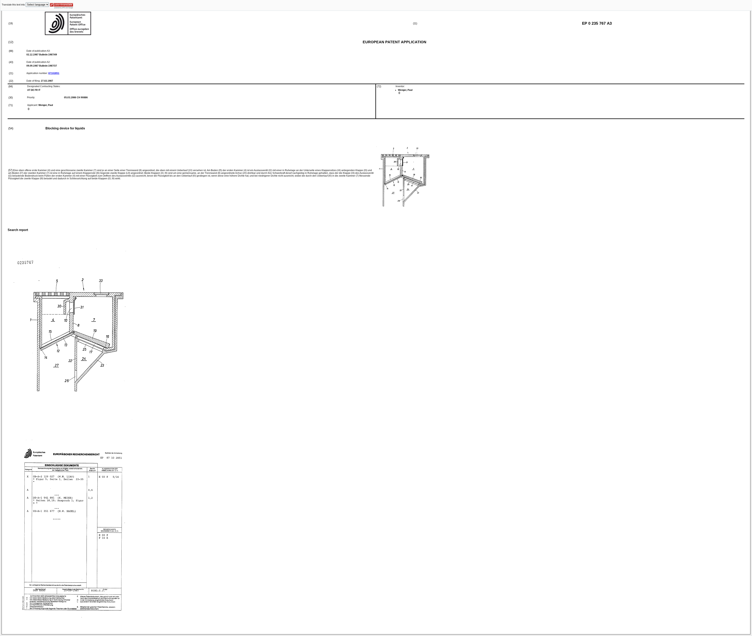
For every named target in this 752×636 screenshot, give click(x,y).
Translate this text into (13, 4)
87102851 (53, 73)
